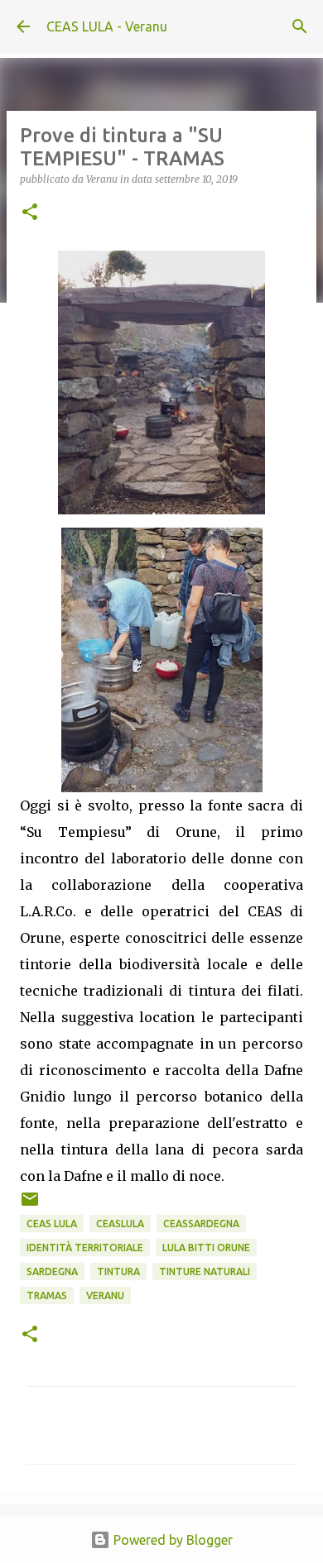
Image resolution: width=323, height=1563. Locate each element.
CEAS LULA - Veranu (106, 26)
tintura (118, 1271)
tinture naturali (204, 1271)
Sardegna (52, 1271)
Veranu (105, 1295)
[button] (30, 213)
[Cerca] (300, 26)
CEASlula (120, 1223)
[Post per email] (30, 1205)
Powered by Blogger (171, 1539)
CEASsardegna (201, 1223)
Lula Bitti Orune (206, 1247)
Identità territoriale (85, 1247)
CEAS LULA (52, 1223)
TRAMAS (47, 1295)
